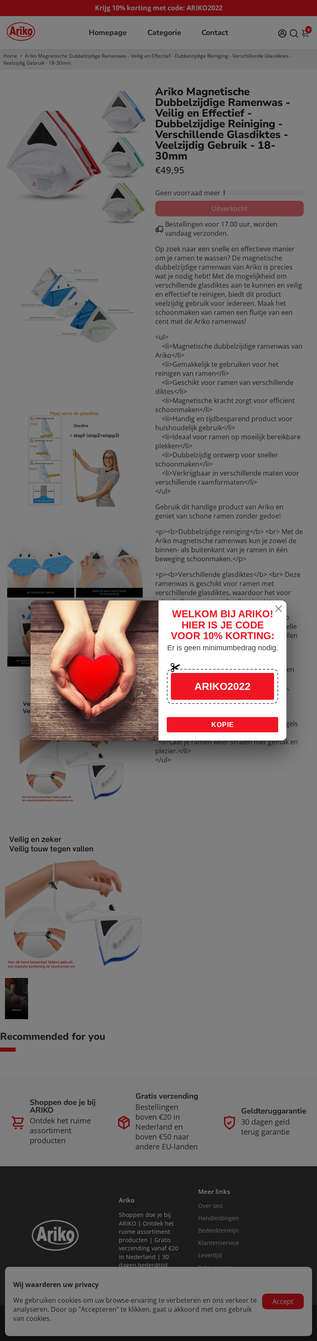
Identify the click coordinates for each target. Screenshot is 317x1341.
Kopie (222, 724)
